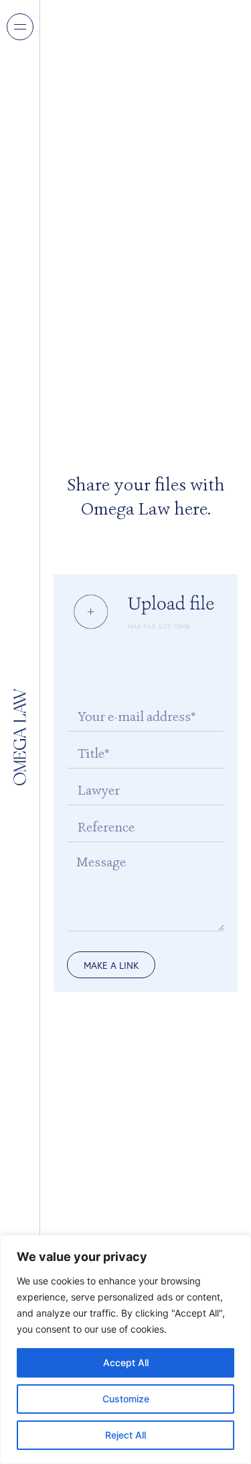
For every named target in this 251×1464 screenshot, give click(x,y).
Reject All (125, 1435)
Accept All (126, 1362)
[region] (125, 1349)
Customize (125, 1398)
